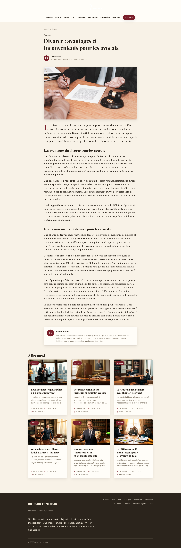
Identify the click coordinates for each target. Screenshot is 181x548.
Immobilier (93, 17)
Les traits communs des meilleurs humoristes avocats (90, 391)
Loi (73, 17)
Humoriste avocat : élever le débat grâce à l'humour (45, 451)
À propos (116, 17)
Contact (129, 17)
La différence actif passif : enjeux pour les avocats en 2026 (127, 452)
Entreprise (105, 17)
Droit (66, 17)
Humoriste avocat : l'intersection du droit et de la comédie (85, 452)
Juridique (81, 17)
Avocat (58, 17)
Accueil (49, 17)
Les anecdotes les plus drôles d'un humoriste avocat (46, 391)
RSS (151, 504)
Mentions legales (140, 504)
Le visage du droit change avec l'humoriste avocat (130, 391)
